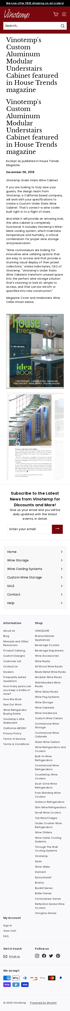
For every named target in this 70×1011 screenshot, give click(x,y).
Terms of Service (14, 739)
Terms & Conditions (16, 744)
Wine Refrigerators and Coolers (50, 749)
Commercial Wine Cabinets (47, 735)
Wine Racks (42, 661)
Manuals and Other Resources (16, 643)
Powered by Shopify (43, 1003)
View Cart (9, 931)
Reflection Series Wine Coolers (50, 906)
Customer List (12, 661)
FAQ (6, 936)
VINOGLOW (42, 631)
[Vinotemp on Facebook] (44, 956)
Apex (38, 861)
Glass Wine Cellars (47, 742)
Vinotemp (41, 856)
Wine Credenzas (46, 713)
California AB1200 (14, 728)
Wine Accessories (47, 656)
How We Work (12, 699)
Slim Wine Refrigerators (50, 807)
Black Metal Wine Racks (50, 672)
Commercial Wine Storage (47, 725)
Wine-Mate (42, 867)
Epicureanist (43, 877)
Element (40, 872)
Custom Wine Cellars (49, 718)
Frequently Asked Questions (14, 679)
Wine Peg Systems (47, 697)
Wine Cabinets (44, 707)
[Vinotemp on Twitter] (51, 956)
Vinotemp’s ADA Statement (13, 721)
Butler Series (43, 893)
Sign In (7, 925)
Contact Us (10, 666)
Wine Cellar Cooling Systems (48, 840)
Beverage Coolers (47, 645)
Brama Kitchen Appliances (44, 638)
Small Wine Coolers (48, 812)
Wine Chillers (43, 832)
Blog (6, 636)
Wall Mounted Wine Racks (47, 684)
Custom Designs (14, 656)
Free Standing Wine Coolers (48, 795)
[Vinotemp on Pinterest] (58, 956)
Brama (39, 882)
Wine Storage (44, 702)
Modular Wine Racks (48, 677)
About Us (9, 631)
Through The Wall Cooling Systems (46, 849)
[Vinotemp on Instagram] (37, 956)
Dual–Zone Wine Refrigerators (46, 785)
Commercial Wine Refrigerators (47, 767)
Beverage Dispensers (49, 650)
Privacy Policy (12, 733)
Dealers (8, 672)
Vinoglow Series (45, 913)
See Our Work (12, 704)
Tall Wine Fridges (46, 818)
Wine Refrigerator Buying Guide (15, 712)
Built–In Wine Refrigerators (44, 758)
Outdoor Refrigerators (49, 802)
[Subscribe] (57, 529)
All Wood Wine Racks (49, 666)
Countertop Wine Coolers (46, 776)
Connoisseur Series (48, 899)
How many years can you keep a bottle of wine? (17, 690)
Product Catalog (14, 650)
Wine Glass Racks (46, 692)
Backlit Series (44, 888)
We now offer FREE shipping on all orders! (35, 3)
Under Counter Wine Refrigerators (48, 825)
